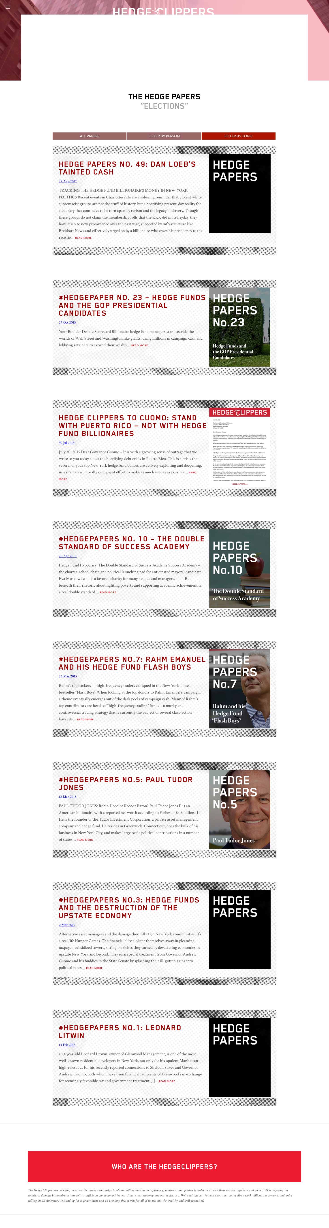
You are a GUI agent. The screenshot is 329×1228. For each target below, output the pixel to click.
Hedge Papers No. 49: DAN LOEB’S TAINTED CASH (128, 167)
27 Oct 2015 (67, 322)
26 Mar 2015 (68, 676)
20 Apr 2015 (68, 556)
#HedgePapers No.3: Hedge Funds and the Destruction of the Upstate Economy (129, 907)
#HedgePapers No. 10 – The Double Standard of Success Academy (132, 542)
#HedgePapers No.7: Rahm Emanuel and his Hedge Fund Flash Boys (132, 662)
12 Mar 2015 (68, 796)
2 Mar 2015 (67, 925)
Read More (83, 237)
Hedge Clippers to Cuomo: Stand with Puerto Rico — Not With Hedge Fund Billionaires (133, 425)
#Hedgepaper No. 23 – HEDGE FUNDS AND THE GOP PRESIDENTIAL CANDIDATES (132, 305)
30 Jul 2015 (67, 443)
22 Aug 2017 (68, 181)
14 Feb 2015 (67, 1045)
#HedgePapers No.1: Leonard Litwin (120, 1031)
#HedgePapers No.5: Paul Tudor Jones (126, 783)
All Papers (89, 136)
